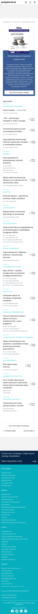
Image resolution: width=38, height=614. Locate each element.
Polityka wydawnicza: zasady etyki (11, 536)
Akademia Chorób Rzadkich (9, 497)
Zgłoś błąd (4, 541)
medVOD (4, 544)
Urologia (4, 517)
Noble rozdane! (9, 110)
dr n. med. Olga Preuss (9, 235)
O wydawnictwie (6, 531)
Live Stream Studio (7, 483)
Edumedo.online (6, 485)
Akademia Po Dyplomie (8, 475)
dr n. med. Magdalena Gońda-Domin (13, 283)
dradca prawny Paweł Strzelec (11, 260)
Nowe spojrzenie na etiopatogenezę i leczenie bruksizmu (13, 160)
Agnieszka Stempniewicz (10, 410)
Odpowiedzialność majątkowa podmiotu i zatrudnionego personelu (14, 254)
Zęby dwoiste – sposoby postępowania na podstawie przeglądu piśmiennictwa (14, 273)
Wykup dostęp (22, 110)
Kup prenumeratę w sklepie (19, 92)
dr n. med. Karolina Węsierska (11, 280)
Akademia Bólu (5, 494)
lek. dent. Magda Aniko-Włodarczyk (12, 239)
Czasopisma (16, 22)
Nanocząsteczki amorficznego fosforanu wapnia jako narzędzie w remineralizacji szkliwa (15, 142)
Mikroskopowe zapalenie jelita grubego (13, 507)
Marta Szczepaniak (8, 170)
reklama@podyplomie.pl (8, 597)
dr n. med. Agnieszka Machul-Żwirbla (13, 185)
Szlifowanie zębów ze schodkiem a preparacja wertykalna (12, 298)
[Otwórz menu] (35, 2)
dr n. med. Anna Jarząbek (10, 278)
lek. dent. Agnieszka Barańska (11, 354)
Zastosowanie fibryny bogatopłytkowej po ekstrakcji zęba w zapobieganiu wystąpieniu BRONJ (18, 229)
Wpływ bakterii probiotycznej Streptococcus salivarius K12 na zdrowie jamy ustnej (15, 180)
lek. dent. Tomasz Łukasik (10, 369)
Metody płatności (6, 552)
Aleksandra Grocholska (9, 168)
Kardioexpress (5, 504)
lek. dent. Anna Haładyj (9, 351)
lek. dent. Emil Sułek (8, 408)
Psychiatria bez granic (8, 512)
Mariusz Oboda (7, 390)
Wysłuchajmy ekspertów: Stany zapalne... (13, 522)
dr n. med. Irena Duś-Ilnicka (10, 113)
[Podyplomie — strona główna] (8, 2)
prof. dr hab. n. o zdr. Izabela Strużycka (13, 285)
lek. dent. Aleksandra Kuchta (10, 303)
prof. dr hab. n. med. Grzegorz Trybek (13, 242)
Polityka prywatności (7, 554)
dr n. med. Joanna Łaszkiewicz (11, 328)
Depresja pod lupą (7, 499)
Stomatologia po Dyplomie (30, 22)
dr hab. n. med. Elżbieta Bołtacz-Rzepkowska (15, 331)
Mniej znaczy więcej (7, 509)
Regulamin (4, 557)
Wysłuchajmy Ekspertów (8, 520)
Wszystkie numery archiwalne (19, 426)
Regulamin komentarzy (8, 559)
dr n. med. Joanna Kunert (9, 201)
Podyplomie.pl (7, 22)
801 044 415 (5, 581)
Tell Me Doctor (5, 515)
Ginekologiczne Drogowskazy (10, 502)
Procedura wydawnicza (8, 534)
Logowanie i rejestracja (8, 549)
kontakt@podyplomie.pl (8, 578)
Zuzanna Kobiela (7, 165)
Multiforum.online (6, 480)
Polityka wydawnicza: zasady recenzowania (14, 539)
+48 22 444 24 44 (6, 583)
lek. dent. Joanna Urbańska (10, 305)
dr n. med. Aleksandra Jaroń (10, 237)
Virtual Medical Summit (8, 478)
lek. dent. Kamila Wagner (9, 326)
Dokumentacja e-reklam (8, 546)
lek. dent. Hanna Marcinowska (11, 217)
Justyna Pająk (6, 392)
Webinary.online (6, 472)
